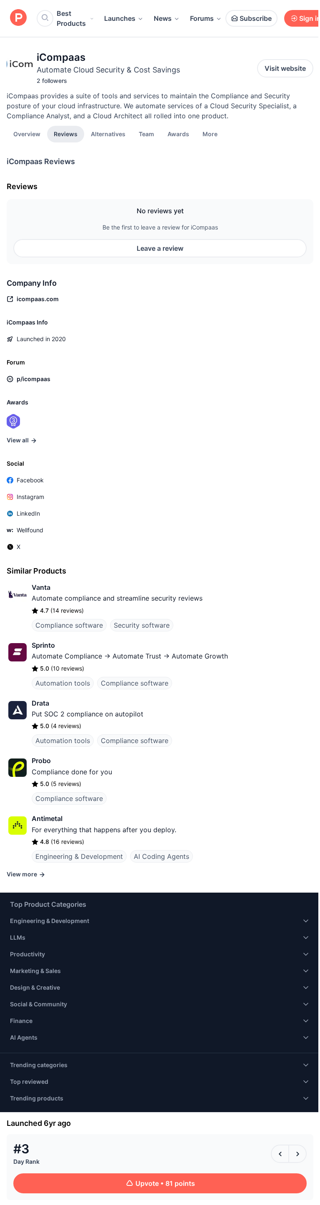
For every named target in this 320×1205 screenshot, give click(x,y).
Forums (202, 18)
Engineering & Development (79, 856)
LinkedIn (28, 513)
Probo (41, 760)
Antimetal (47, 818)
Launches (119, 18)
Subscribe (256, 18)
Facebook (30, 480)
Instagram (30, 496)
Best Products (71, 18)
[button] (210, 134)
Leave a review (160, 248)
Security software (142, 625)
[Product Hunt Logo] (18, 18)
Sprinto (43, 645)
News (163, 18)
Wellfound (30, 530)
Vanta (41, 587)
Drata (40, 703)
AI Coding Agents (161, 856)
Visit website (285, 68)
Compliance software (69, 625)
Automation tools (62, 683)
